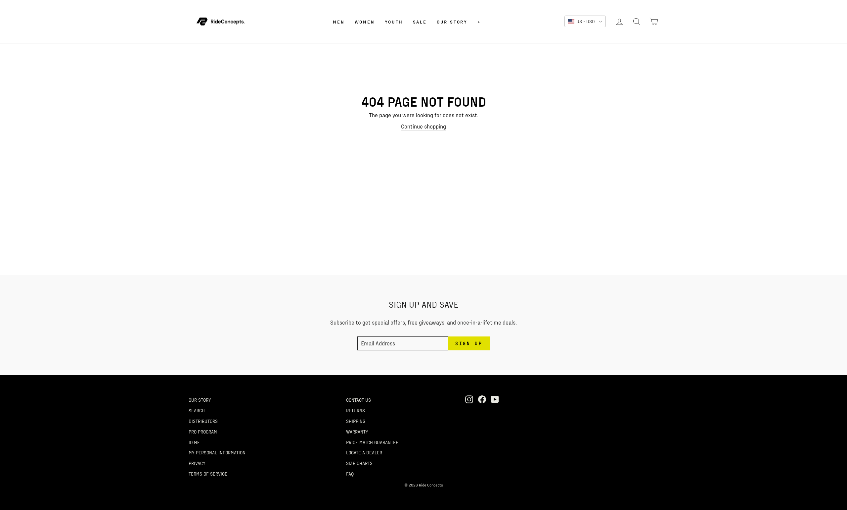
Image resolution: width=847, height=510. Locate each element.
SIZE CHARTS (359, 463)
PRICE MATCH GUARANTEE (372, 442)
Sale (420, 22)
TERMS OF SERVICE (208, 474)
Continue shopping (423, 126)
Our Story (452, 22)
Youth (394, 22)
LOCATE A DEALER (364, 452)
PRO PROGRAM (203, 431)
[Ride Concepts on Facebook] (482, 399)
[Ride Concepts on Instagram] (469, 399)
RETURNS (355, 410)
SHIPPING (355, 421)
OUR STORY (200, 400)
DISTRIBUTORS (203, 421)
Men (338, 22)
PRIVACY (197, 463)
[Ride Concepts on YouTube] (495, 399)
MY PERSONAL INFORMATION (217, 452)
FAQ (350, 474)
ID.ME (194, 442)
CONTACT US (358, 400)
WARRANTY (357, 431)
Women (365, 22)
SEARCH (197, 410)
